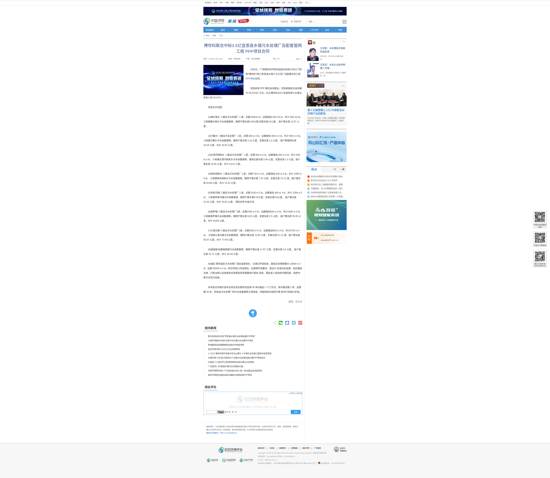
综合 (223, 30)
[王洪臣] (313, 48)
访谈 (327, 30)
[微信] (280, 322)
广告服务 (317, 448)
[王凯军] (313, 64)
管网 (293, 74)
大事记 (272, 448)
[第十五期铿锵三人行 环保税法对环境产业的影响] (327, 90)
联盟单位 (282, 448)
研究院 (239, 3)
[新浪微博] (300, 322)
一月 (334, 169)
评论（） (277, 59)
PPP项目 (250, 78)
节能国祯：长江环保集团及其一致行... (328, 188)
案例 (300, 3)
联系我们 (261, 448)
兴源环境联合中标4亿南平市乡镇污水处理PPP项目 (230, 340)
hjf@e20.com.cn (271, 460)
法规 (260, 3)
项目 (262, 30)
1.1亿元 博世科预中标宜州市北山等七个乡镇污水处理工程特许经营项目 (240, 353)
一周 (342, 169)
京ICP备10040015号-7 (308, 463)
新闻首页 (210, 30)
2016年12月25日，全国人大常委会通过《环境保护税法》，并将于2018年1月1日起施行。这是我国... (326, 120)
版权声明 (305, 448)
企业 (295, 3)
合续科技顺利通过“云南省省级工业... (327, 192)
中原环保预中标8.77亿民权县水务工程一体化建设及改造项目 (235, 371)
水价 (289, 3)
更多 (344, 41)
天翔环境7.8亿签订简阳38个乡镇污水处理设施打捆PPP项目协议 (236, 358)
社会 (288, 30)
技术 (275, 30)
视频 (232, 3)
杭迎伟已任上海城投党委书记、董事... (328, 184)
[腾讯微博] (294, 322)
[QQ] (287, 322)
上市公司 (247, 3)
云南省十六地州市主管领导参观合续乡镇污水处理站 (231, 362)
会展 (283, 3)
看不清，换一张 (231, 412)
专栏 (221, 3)
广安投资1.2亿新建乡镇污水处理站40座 (225, 366)
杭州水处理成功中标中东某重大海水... (328, 176)
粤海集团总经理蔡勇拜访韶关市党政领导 (226, 345)
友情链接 (294, 448)
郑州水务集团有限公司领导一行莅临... (328, 196)
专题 (227, 3)
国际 (301, 30)
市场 (249, 30)
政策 (255, 3)
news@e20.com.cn (329, 240)
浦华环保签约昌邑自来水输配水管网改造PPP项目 (230, 375)
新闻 (215, 3)
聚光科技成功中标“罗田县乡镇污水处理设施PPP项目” (231, 336)
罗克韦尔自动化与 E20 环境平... (325, 180)
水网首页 (208, 3)
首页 (207, 36)
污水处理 (277, 74)
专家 (278, 3)
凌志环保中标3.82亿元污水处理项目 (224, 349)
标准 (272, 3)
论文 (266, 3)
